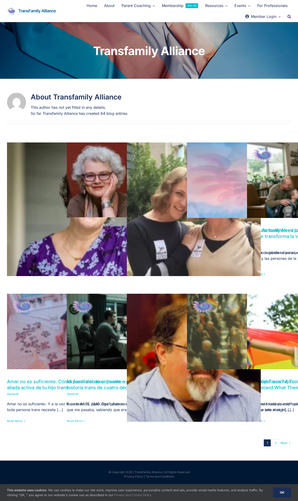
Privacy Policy (133, 476)
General (12, 394)
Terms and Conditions (160, 476)
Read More (15, 421)
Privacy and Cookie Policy (132, 495)
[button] (289, 16)
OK (282, 492)
